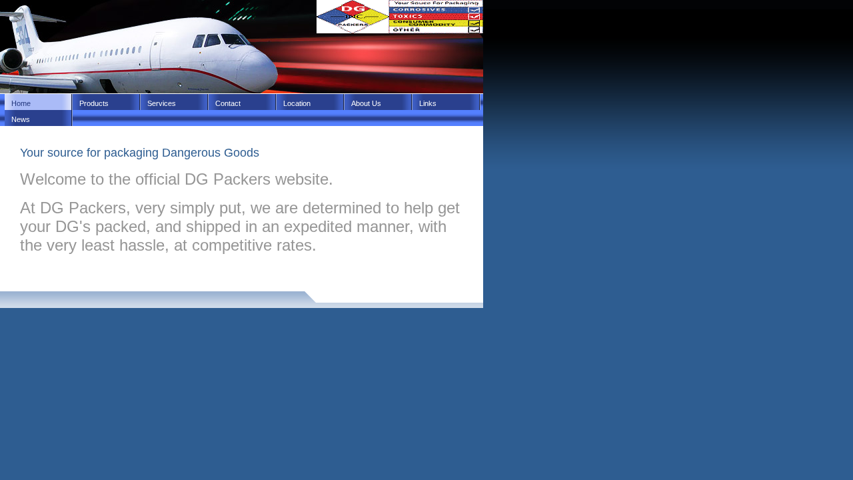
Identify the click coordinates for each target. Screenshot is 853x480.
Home (21, 103)
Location (297, 103)
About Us (366, 103)
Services (161, 103)
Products (94, 103)
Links (427, 103)
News (20, 119)
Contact (228, 103)
